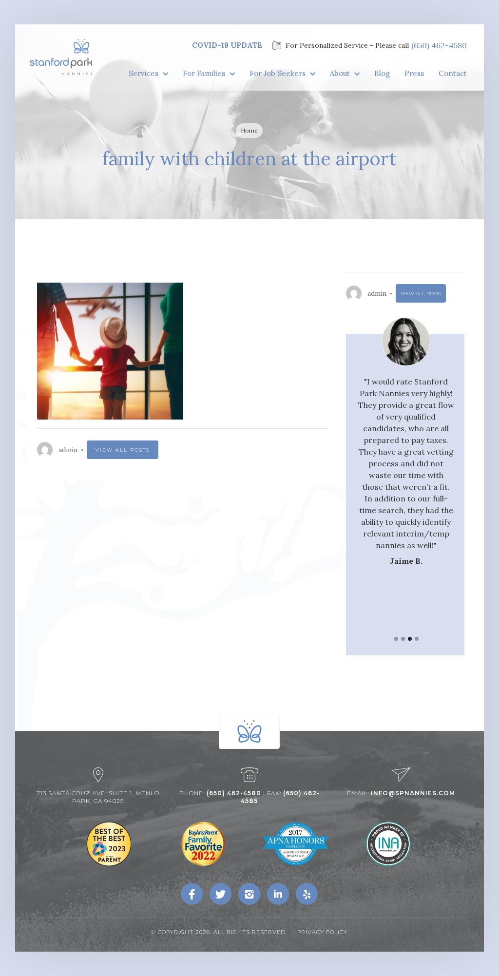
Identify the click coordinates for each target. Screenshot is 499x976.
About (340, 73)
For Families (204, 73)
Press (414, 73)
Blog (382, 73)
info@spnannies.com (413, 793)
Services (143, 73)
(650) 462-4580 (439, 45)
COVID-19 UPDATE (227, 45)
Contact (453, 73)
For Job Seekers (278, 73)
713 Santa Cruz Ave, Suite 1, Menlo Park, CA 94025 (98, 796)
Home (249, 130)
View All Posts (123, 450)
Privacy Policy (322, 932)
